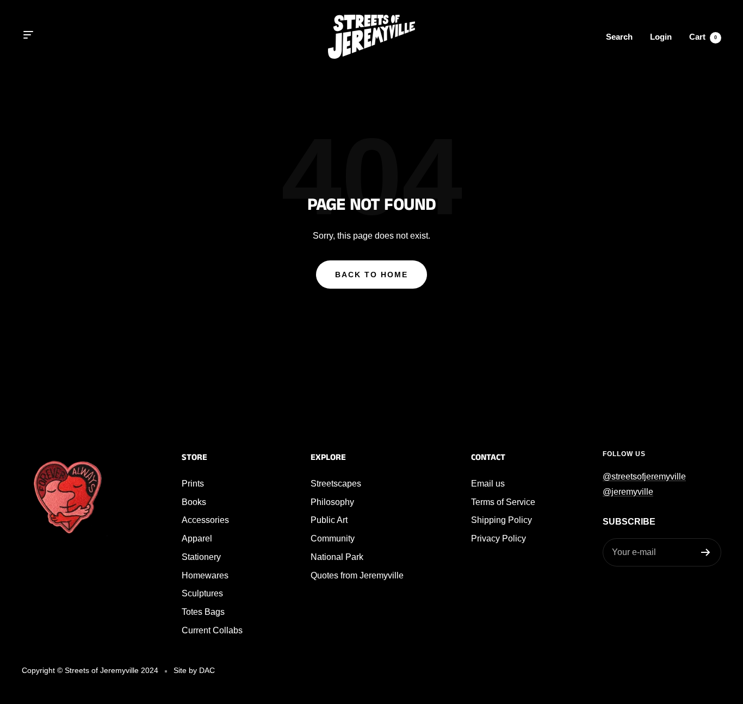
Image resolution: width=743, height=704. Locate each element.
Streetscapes (336, 483)
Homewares (205, 575)
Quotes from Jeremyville (357, 575)
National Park (337, 557)
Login (661, 36)
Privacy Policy (498, 538)
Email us (488, 483)
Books (194, 502)
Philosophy (332, 502)
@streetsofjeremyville (644, 476)
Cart (703, 36)
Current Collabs (212, 630)
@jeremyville (628, 491)
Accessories (205, 520)
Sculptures (202, 593)
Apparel (197, 538)
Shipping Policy (501, 520)
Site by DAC (194, 670)
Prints (193, 483)
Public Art (329, 520)
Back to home (371, 274)
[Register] (705, 552)
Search (619, 36)
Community (333, 538)
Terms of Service (503, 502)
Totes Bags (203, 611)
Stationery (201, 557)
